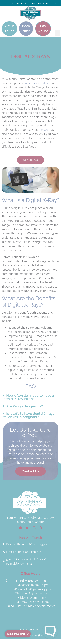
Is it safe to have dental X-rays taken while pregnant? (28, 415)
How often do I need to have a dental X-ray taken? (28, 397)
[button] (57, 33)
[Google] (34, 527)
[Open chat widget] (50, 631)
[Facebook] (20, 527)
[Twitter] (27, 527)
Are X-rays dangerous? (24, 406)
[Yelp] (40, 527)
